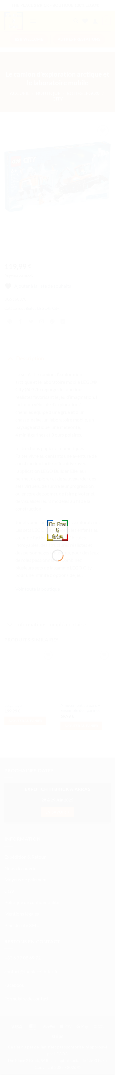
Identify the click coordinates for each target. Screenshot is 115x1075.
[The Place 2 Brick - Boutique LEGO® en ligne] (57, 529)
